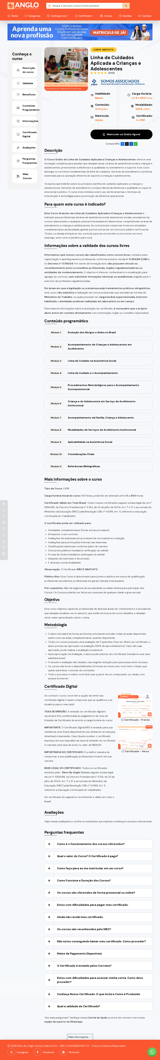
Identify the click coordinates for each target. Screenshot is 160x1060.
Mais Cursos (27, 176)
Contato (146, 15)
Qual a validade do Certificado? (78, 1006)
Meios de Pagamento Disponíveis (79, 953)
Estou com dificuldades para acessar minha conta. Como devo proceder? (100, 980)
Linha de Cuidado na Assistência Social (83, 360)
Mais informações (78, 1037)
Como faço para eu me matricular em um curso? (90, 868)
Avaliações (29, 147)
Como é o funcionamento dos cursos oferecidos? (91, 844)
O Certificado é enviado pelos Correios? (84, 966)
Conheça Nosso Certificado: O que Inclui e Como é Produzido (98, 994)
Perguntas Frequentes (29, 161)
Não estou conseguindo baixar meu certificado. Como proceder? (101, 941)
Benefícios (29, 94)
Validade (27, 83)
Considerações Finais (72, 454)
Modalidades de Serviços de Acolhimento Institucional (93, 429)
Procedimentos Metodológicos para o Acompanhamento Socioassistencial (95, 387)
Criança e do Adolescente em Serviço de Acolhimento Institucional (93, 403)
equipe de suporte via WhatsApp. (63, 1021)
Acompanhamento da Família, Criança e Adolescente (92, 417)
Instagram (22, 1052)
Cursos (108, 15)
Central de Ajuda (97, 1017)
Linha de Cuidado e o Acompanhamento (84, 373)
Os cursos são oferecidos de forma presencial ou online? (96, 893)
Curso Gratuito (103, 49)
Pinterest (74, 1052)
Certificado (84, 15)
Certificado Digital (29, 134)
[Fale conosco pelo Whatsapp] (152, 1052)
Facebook (48, 1052)
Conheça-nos (58, 15)
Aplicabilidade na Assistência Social (81, 442)
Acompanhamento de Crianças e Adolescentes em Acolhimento (91, 346)
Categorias (33, 15)
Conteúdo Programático (29, 107)
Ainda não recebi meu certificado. (80, 917)
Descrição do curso (28, 70)
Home (14, 15)
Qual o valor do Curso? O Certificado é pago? (87, 856)
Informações (29, 121)
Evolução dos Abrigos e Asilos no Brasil (83, 332)
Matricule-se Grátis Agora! (123, 134)
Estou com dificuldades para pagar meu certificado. (92, 905)
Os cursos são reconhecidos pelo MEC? (84, 929)
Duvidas (127, 15)
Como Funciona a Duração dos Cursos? (84, 880)
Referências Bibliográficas (75, 466)
